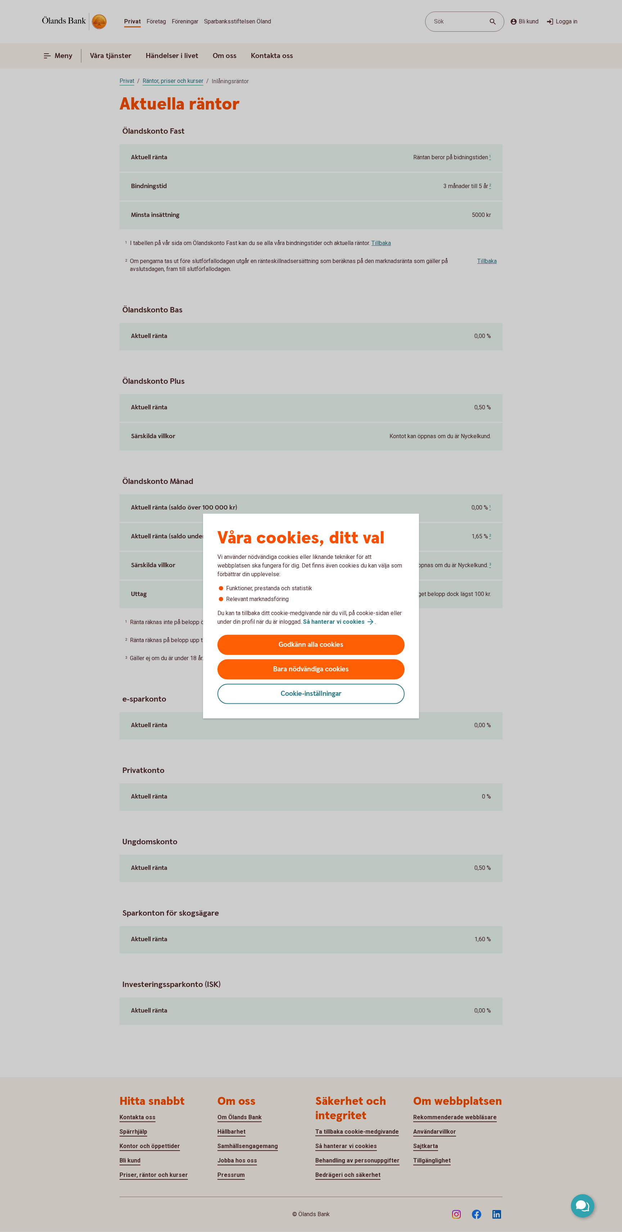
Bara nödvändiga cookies (311, 669)
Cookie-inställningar (311, 693)
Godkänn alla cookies (311, 644)
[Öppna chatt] (582, 1206)
